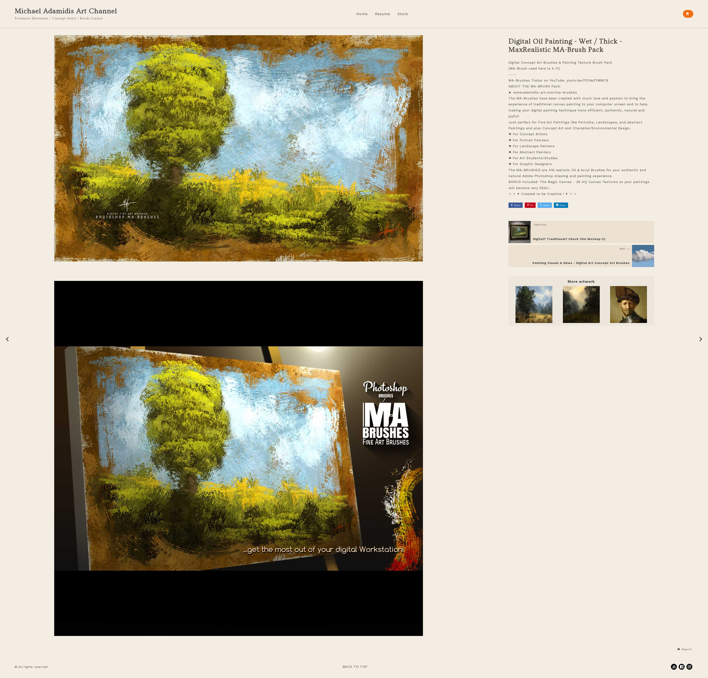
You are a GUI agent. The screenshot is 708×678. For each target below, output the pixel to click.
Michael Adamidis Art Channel (66, 11)
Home (362, 14)
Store (403, 14)
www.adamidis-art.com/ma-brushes (545, 92)
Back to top (355, 667)
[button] (684, 649)
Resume (382, 14)
